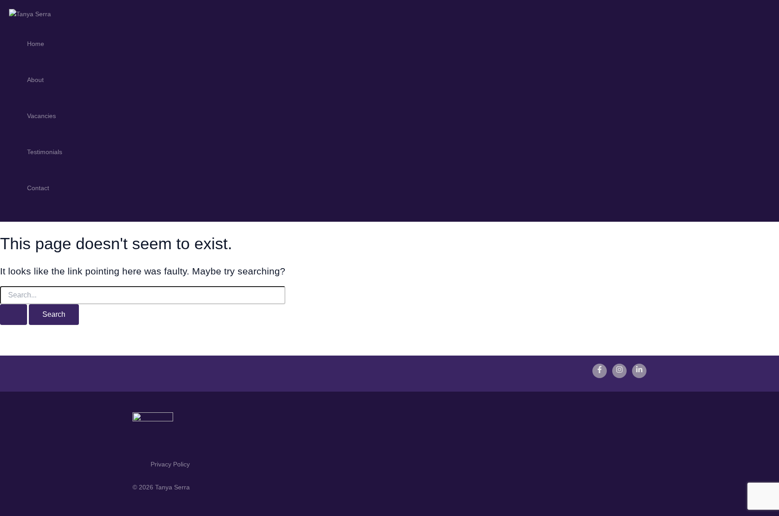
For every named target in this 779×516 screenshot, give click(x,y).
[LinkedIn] (639, 371)
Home (35, 43)
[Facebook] (599, 371)
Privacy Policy (170, 464)
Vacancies (41, 115)
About (35, 79)
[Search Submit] (13, 314)
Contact (38, 188)
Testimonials (44, 151)
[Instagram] (619, 371)
